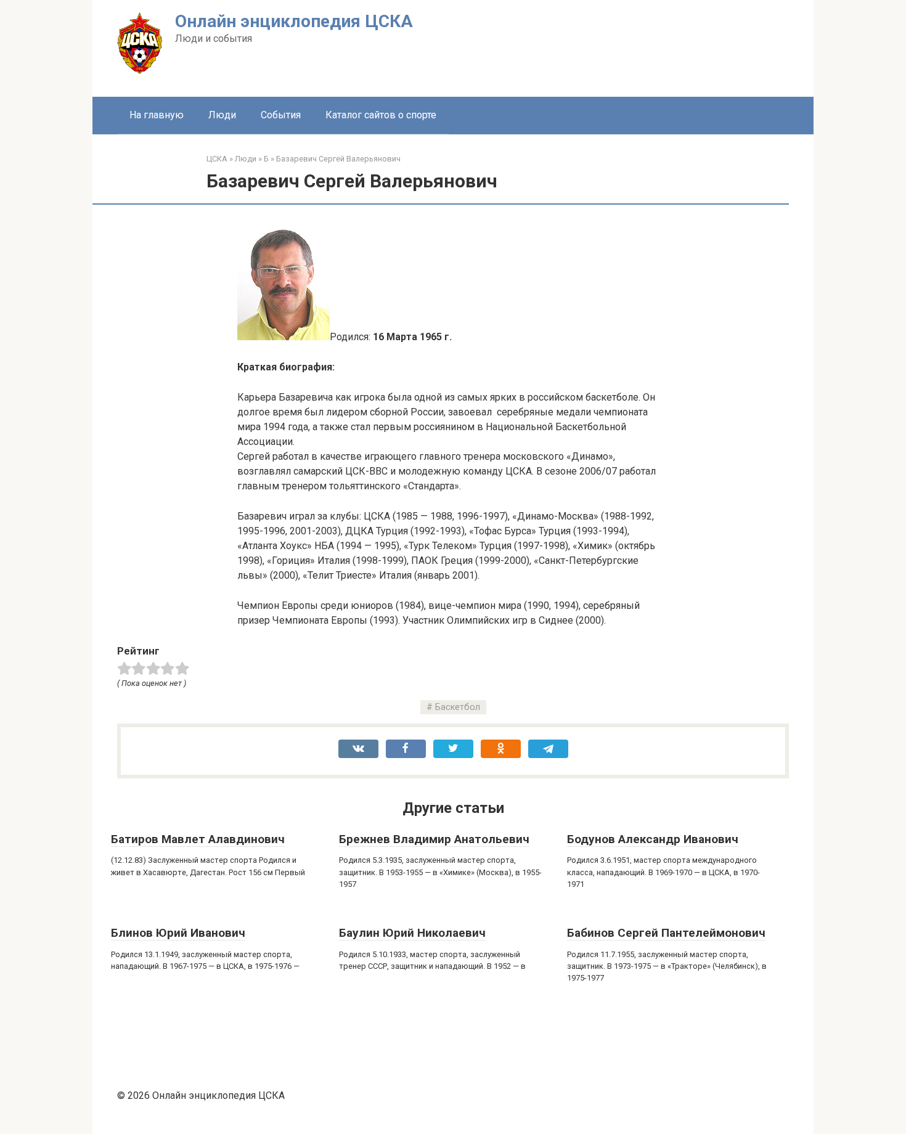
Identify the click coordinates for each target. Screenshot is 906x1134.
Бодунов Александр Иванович (652, 839)
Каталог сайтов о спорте (380, 115)
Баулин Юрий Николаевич (412, 933)
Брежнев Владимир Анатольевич (434, 839)
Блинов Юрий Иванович (178, 933)
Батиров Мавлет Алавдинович (198, 839)
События (281, 115)
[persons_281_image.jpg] (283, 337)
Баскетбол (457, 707)
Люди (222, 115)
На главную (156, 115)
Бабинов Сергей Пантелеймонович (666, 933)
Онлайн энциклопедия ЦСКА (294, 21)
